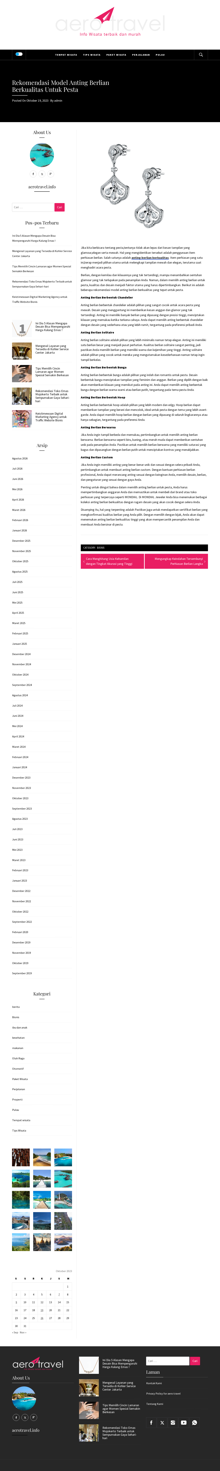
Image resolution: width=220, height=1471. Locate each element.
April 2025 (18, 612)
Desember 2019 (21, 942)
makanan (17, 1048)
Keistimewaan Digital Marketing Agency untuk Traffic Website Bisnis (39, 299)
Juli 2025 (17, 582)
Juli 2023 (17, 829)
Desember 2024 (21, 654)
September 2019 (22, 973)
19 (42, 1310)
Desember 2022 (21, 891)
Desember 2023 (21, 777)
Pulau (160, 54)
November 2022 (21, 901)
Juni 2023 (17, 839)
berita (16, 1007)
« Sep (15, 1332)
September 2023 (22, 808)
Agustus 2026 (20, 458)
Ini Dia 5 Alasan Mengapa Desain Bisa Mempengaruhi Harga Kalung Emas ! (34, 238)
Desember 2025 (21, 540)
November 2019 (21, 952)
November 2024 (21, 664)
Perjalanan (141, 54)
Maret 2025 (18, 623)
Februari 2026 (20, 520)
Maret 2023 (18, 860)
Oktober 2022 (20, 911)
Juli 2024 (17, 705)
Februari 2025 (20, 633)
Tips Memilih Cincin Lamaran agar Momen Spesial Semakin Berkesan (41, 269)
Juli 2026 (17, 468)
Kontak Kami (154, 1383)
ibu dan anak (19, 1027)
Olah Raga (18, 1058)
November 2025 (21, 551)
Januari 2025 (19, 643)
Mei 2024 (17, 726)
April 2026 (18, 499)
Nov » (23, 1332)
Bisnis (100, 547)
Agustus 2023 (20, 818)
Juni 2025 (17, 592)
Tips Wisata (92, 54)
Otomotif (18, 1068)
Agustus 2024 (20, 695)
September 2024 (22, 685)
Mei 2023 (17, 849)
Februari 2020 (20, 932)
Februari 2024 (20, 757)
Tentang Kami (154, 1404)
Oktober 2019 (20, 963)
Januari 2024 (19, 767)
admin (58, 100)
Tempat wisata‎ (66, 54)
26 (42, 1318)
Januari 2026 (19, 530)
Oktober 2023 (20, 798)
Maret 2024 (18, 746)
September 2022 (22, 921)
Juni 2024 (17, 715)
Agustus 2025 (20, 571)
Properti (17, 1099)
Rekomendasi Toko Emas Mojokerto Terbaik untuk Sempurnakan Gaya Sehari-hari (42, 284)
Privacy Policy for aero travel (163, 1393)
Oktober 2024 (20, 674)
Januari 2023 (19, 880)
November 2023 (21, 788)
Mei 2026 (17, 489)
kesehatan (18, 1037)
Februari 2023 (20, 870)
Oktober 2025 (20, 561)
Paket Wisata (116, 54)
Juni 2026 (17, 479)
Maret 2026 (18, 510)
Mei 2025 (17, 602)
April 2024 (18, 736)
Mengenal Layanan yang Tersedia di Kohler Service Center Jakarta (42, 253)
